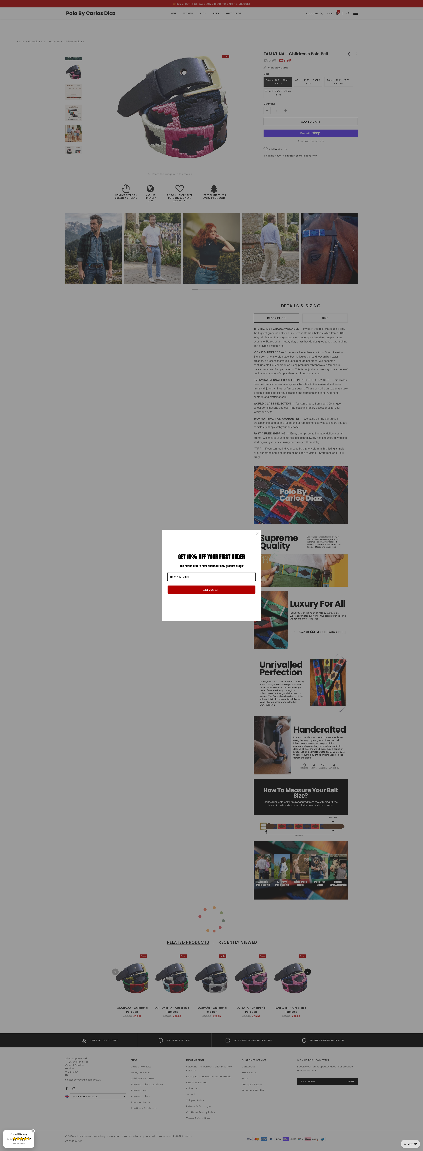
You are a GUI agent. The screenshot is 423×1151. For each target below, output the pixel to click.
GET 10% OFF (211, 589)
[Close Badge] (33, 1131)
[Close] (257, 534)
